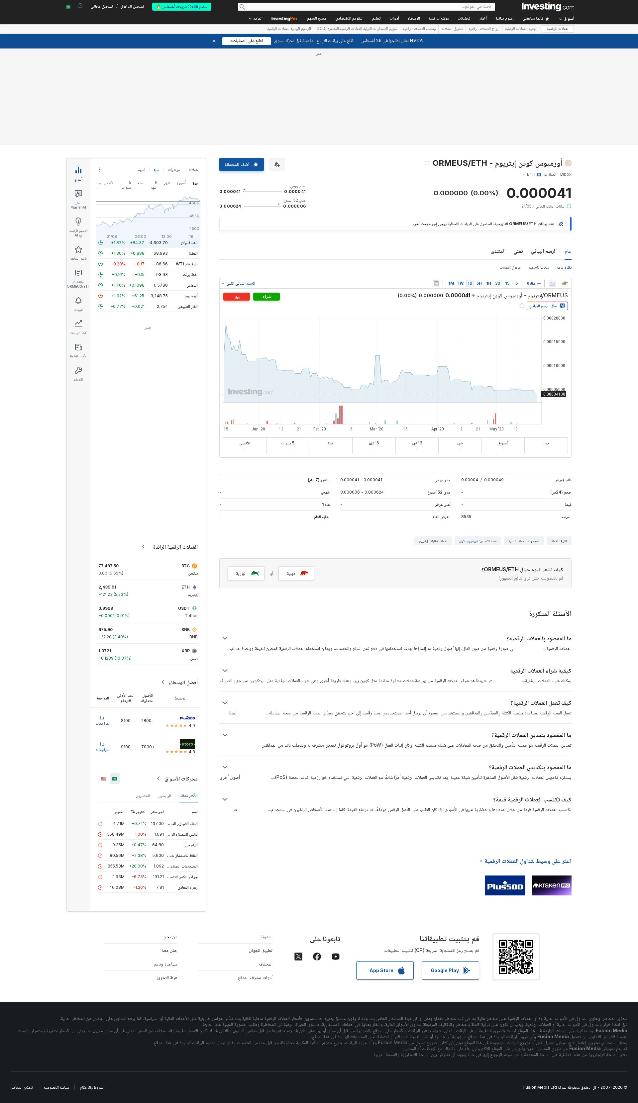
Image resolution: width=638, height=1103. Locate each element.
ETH (185, 587)
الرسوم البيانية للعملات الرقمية (289, 29)
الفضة (193, 253)
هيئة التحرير (167, 977)
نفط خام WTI (187, 263)
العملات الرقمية (558, 29)
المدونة (266, 936)
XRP (185, 650)
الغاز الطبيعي (187, 306)
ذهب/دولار (189, 242)
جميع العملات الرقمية (520, 29)
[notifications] (80, 6)
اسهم (141, 169)
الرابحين (164, 795)
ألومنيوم (191, 295)
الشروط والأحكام (92, 1087)
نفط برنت (190, 274)
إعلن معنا (169, 950)
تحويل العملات (452, 29)
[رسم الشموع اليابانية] (565, 283)
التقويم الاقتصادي (349, 18)
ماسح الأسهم (317, 18)
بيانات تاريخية (539, 267)
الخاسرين (143, 795)
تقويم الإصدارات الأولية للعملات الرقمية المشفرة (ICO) (357, 29)
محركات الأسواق (181, 778)
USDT (184, 608)
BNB (185, 629)
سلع (156, 169)
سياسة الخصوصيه (56, 1087)
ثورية (241, 573)
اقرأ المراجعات (102, 720)
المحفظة (265, 963)
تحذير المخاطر (22, 1087)
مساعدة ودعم (165, 963)
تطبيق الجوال (260, 950)
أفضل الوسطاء (183, 682)
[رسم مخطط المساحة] (552, 283)
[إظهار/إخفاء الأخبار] (435, 283)
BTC (185, 565)
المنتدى (498, 250)
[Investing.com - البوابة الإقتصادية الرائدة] (548, 6)
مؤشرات (173, 169)
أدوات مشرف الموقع (255, 977)
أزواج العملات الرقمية (484, 29)
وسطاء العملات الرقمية (419, 29)
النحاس (192, 285)
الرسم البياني (544, 250)
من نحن (170, 936)
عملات (193, 169)
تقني (518, 250)
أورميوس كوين (468, 541)
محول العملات (510, 267)
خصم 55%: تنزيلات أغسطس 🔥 (181, 6)
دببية (291, 573)
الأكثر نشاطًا (188, 795)
